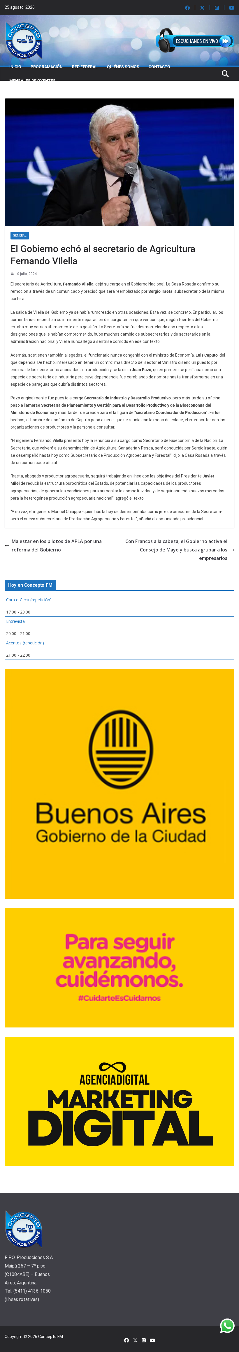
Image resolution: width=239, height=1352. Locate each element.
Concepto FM (50, 1336)
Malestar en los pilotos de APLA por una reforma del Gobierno (57, 545)
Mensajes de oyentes (32, 80)
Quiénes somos (123, 66)
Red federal (85, 66)
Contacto (159, 66)
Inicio (15, 66)
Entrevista (15, 621)
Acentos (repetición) (25, 643)
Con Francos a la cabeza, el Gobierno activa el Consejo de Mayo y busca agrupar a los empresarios (176, 549)
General (20, 235)
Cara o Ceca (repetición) (29, 599)
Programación (47, 66)
